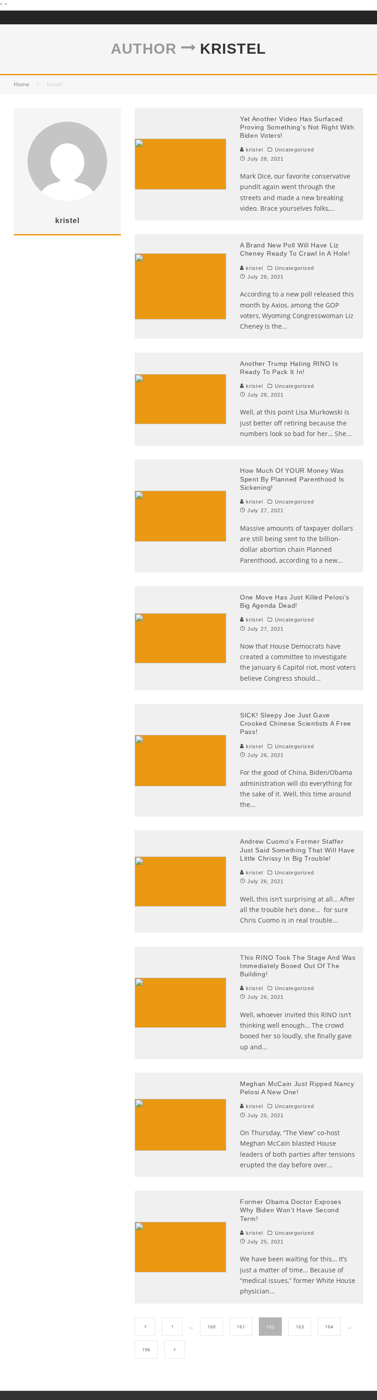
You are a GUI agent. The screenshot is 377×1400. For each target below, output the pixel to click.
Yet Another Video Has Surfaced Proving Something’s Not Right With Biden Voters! (297, 127)
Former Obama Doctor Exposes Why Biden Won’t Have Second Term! (291, 1210)
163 (300, 1326)
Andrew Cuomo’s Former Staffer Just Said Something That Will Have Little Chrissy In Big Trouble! (297, 850)
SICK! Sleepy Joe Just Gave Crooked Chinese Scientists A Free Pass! (295, 723)
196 (146, 1349)
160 (211, 1326)
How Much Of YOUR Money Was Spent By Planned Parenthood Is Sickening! (292, 479)
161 (241, 1326)
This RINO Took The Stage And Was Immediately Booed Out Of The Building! (297, 966)
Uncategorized (294, 149)
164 (329, 1326)
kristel (253, 149)
